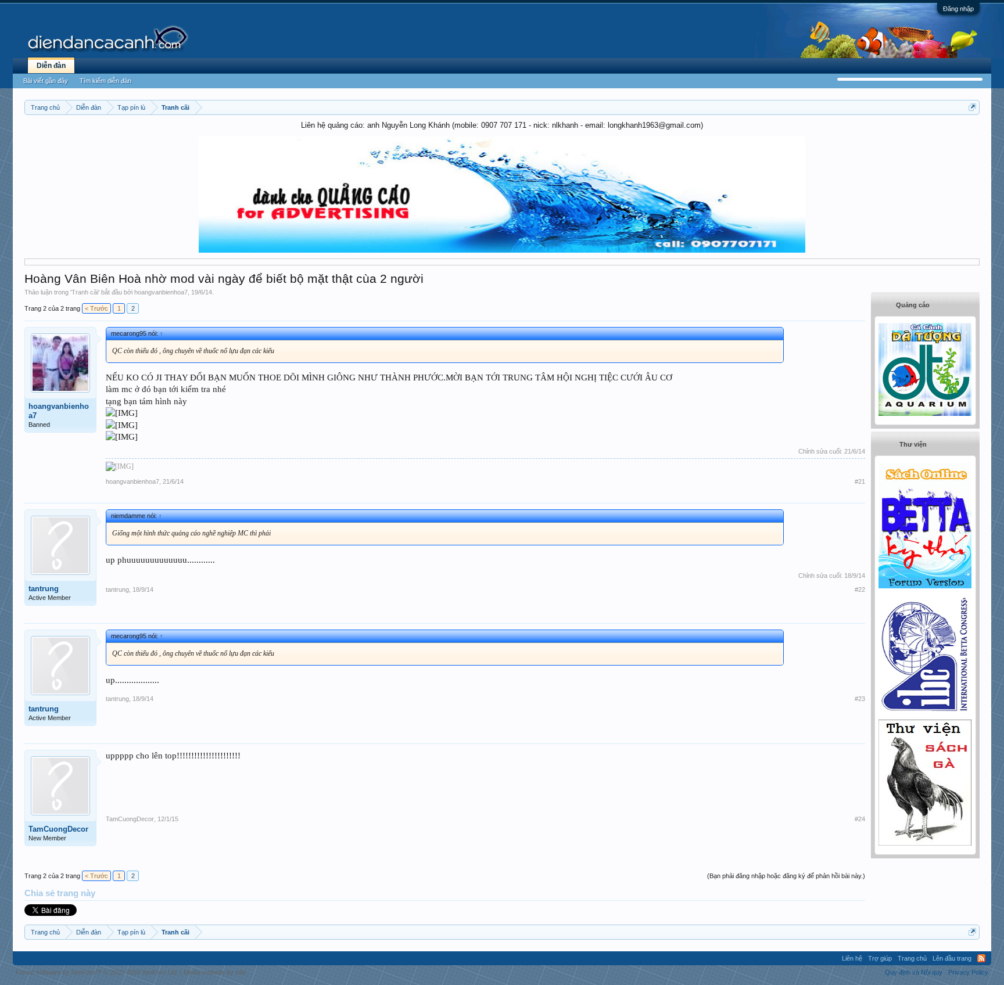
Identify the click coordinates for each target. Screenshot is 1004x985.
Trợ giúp (880, 958)
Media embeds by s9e (215, 972)
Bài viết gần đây (45, 80)
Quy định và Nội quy (913, 972)
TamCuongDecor (58, 829)
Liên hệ (852, 958)
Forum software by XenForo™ (97, 972)
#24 (860, 818)
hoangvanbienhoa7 (161, 292)
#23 (860, 698)
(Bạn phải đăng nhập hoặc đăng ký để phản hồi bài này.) (786, 875)
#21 (860, 481)
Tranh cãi (84, 292)
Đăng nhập (958, 8)
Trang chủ (912, 958)
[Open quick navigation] (972, 107)
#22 (860, 589)
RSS (981, 958)
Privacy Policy (968, 972)
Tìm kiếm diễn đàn (105, 80)
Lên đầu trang (952, 958)
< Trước (96, 308)
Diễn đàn (51, 66)
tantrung (43, 588)
